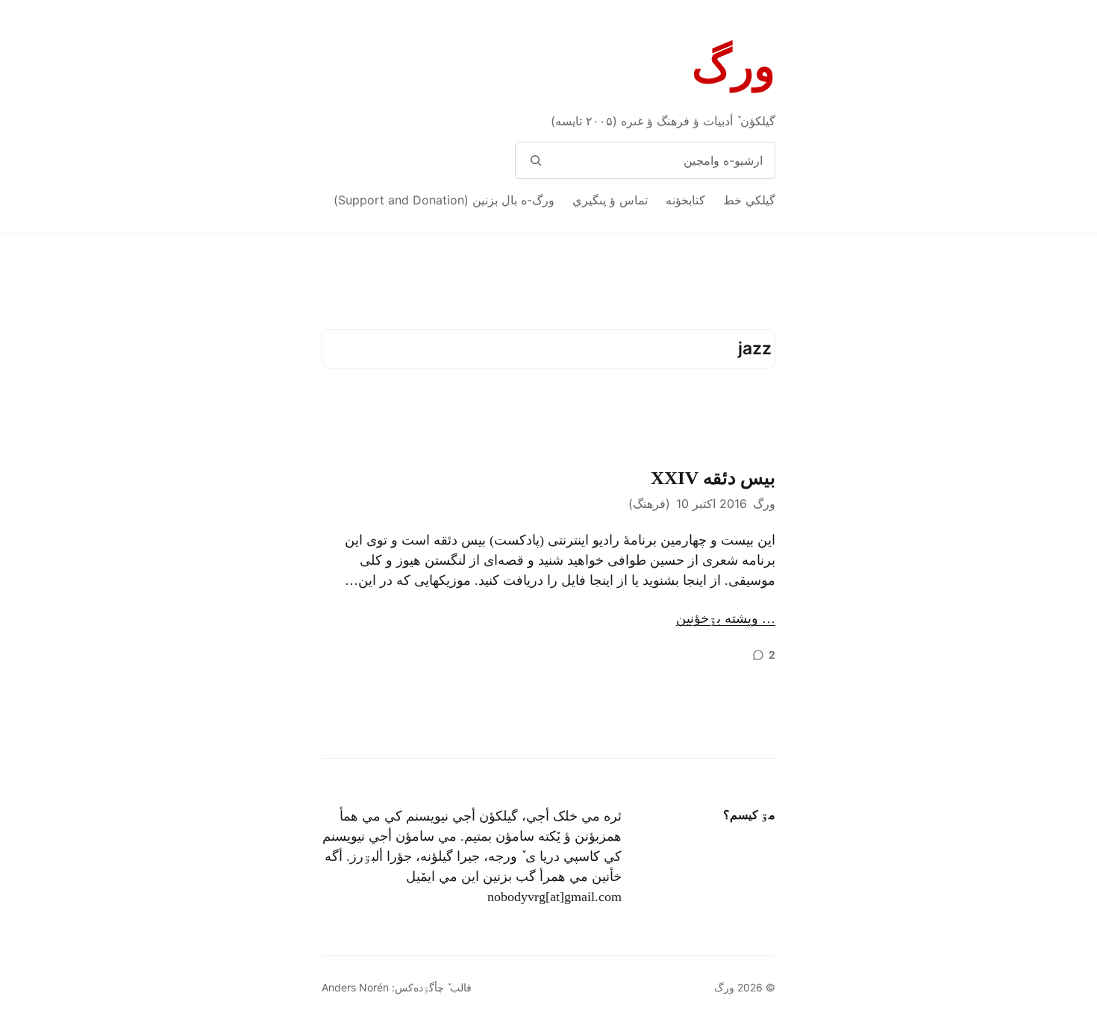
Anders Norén (355, 987)
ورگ (733, 66)
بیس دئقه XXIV (713, 478)
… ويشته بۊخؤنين (725, 618)
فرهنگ (649, 503)
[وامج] (535, 160)
